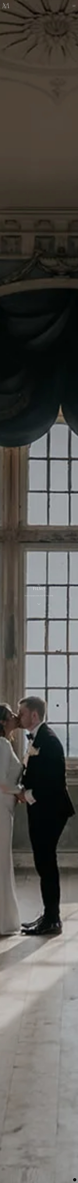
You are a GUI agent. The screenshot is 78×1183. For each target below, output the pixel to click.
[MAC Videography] (5, 5)
